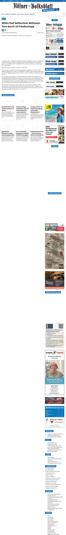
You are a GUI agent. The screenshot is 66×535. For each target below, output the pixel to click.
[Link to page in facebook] (3, 30)
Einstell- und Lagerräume (54, 435)
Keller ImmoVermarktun (53, 534)
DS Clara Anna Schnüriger (51, 486)
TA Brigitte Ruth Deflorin (51, 488)
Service (18, 14)
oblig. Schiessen (51, 507)
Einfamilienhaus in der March (55, 437)
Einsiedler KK (51, 524)
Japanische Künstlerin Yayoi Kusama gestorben (8, 133)
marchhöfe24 (51, 531)
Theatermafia (51, 457)
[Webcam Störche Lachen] (54, 315)
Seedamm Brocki (52, 533)
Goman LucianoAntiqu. (53, 521)
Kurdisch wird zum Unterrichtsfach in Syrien (8, 108)
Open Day (50, 460)
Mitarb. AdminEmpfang (53, 448)
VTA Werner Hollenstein (51, 481)
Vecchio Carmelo (52, 495)
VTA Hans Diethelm (50, 468)
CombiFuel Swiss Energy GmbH (55, 497)
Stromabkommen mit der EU (55, 463)
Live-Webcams (10, 0)
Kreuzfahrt (50, 517)
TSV (48, 516)
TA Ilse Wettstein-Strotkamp (52, 479)
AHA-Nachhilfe (51, 530)
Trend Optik (50, 520)
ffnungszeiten (51, 510)
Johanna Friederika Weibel (54, 494)
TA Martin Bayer (49, 474)
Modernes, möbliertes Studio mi (55, 434)
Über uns (27, 14)
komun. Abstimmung (53, 505)
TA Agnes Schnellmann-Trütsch (52, 478)
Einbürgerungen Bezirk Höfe (54, 501)
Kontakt (22, 0)
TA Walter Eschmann (50, 473)
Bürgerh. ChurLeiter (52, 444)
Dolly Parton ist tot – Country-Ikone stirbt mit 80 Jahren (37, 133)
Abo (9, 14)
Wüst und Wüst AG (52, 523)
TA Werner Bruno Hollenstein (52, 471)
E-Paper (16, 0)
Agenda (22, 14)
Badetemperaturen (52, 525)
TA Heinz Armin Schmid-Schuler (53, 484)
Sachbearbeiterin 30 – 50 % (54, 445)
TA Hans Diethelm (49, 476)
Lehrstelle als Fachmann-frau (55, 450)
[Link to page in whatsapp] (5, 30)
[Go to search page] (64, 14)
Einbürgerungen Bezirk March (55, 508)
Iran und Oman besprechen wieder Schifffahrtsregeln (22, 133)
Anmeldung (32, 14)
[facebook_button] (63, 1)
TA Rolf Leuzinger (49, 470)
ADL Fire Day (51, 518)
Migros (49, 528)
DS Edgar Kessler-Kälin (50, 483)
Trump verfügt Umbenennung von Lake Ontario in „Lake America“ (22, 109)
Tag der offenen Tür (52, 461)
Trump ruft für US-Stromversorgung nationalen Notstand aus (37, 109)
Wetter (4, 0)
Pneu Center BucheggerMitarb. (55, 447)
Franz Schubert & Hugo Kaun (55, 459)
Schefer (49, 527)
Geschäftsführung (52, 443)
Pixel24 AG (50, 498)
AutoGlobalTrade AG (53, 500)
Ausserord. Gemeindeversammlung (53, 503)
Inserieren (13, 14)
